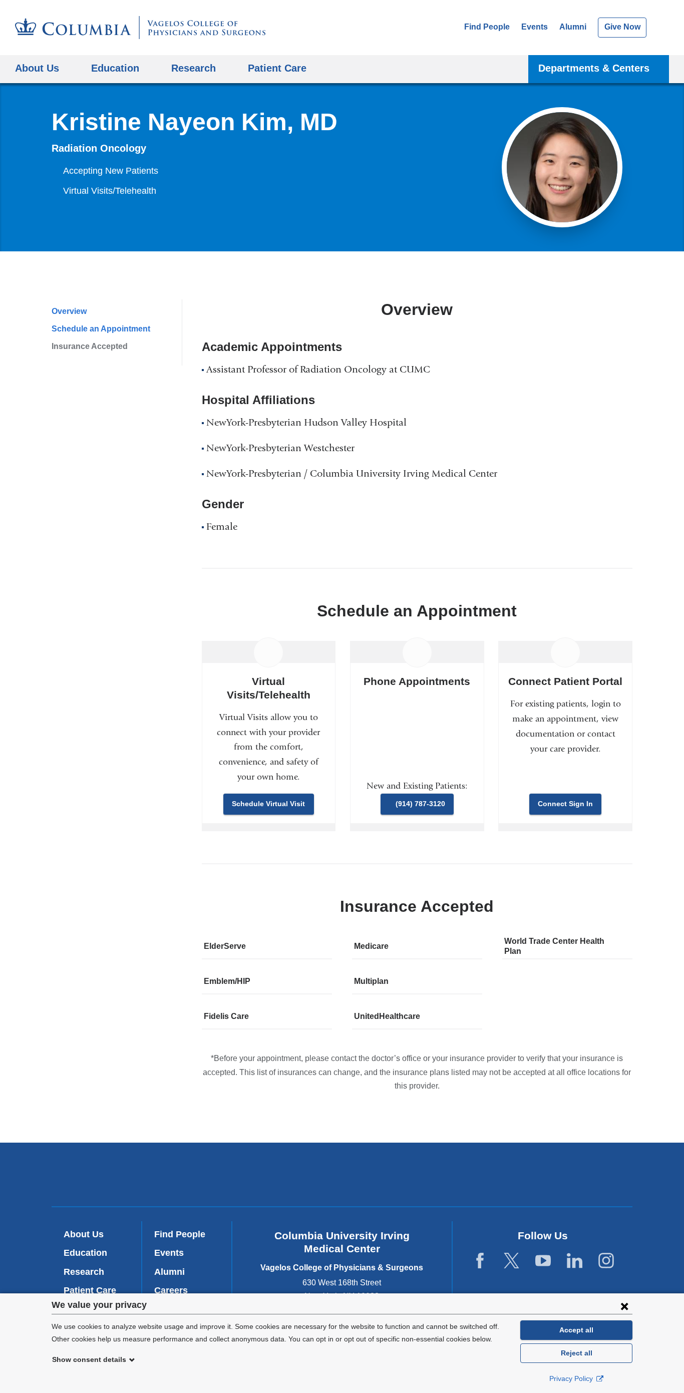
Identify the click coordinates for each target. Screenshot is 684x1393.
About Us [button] (37, 68)
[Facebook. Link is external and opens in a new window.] (480, 1261)
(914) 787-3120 (420, 804)
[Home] (140, 27)
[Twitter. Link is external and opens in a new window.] (511, 1261)
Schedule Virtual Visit (268, 804)
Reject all (576, 1353)
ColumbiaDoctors (486, 1174)
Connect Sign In (565, 804)
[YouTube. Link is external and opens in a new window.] (543, 1261)
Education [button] (115, 68)
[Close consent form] (624, 1306)
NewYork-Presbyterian (342, 1176)
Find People (487, 27)
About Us (84, 1234)
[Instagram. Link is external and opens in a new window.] (606, 1261)
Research (84, 1272)
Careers (171, 1290)
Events (534, 27)
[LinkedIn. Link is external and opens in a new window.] (574, 1261)
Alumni (572, 27)
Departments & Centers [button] (593, 68)
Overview (69, 311)
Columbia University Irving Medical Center (206, 1174)
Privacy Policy (572, 1378)
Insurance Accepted (90, 346)
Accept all (576, 1330)
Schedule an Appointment (101, 328)
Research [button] (193, 68)
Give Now (622, 27)
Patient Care (277, 68)
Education (85, 1253)
